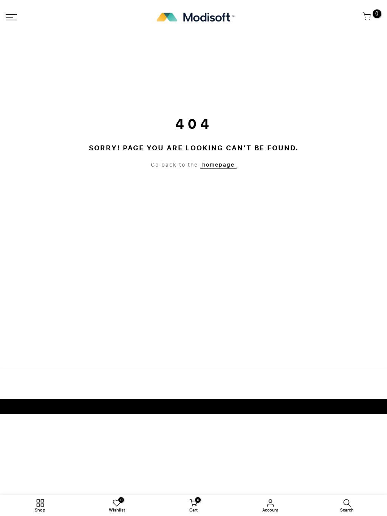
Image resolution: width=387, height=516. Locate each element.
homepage (218, 165)
